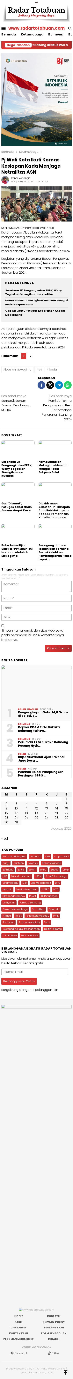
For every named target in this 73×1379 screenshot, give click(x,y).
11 (26, 808)
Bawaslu (33, 863)
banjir (6, 863)
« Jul (4, 838)
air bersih (35, 856)
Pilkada (52, 369)
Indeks (18, 1316)
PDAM (32, 896)
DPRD (65, 869)
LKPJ (57, 882)
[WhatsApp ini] (68, 385)
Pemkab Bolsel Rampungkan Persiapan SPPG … (40, 773)
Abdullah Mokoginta (17, 369)
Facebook (21, 1353)
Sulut (47, 922)
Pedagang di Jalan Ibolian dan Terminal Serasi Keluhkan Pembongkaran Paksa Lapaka (55, 552)
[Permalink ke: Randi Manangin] (5, 179)
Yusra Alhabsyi (29, 935)
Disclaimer (18, 1327)
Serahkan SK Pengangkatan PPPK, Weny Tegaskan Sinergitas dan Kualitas (33, 292)
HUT (5, 876)
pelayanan (9, 902)
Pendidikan (38, 909)
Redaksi (53, 1339)
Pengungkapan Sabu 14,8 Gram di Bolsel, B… (43, 714)
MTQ (55, 889)
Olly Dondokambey (14, 896)
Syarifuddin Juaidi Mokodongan (21, 929)
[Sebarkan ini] (41, 385)
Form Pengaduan (53, 1333)
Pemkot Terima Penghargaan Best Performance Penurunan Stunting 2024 (57, 407)
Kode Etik (54, 1316)
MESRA (45, 889)
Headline (32, 709)
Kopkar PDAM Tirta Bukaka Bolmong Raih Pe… (39, 729)
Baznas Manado (51, 863)
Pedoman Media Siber (18, 1339)
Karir (19, 1322)
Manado (7, 889)
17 (16, 813)
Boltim (32, 869)
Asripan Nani (61, 856)
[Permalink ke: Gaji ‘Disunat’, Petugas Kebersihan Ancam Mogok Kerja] (18, 491)
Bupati (54, 869)
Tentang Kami (54, 1327)
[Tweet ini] (50, 385)
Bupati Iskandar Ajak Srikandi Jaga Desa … (41, 758)
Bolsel (22, 709)
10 (16, 808)
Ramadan (8, 922)
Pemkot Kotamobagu (15, 909)
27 (46, 817)
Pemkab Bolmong (30, 902)
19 (36, 813)
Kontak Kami (18, 1333)
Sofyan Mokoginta (29, 922)
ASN (39, 369)
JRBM (38, 876)
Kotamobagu (10, 882)
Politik (18, 915)
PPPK (56, 915)
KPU (24, 882)
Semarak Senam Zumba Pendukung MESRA (15, 403)
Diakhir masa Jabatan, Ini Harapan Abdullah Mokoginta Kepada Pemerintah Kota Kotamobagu (54, 510)
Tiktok (55, 1353)
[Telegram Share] (59, 385)
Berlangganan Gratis (19, 981)
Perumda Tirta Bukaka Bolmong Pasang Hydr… (43, 743)
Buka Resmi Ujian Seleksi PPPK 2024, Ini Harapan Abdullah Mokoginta (17, 550)
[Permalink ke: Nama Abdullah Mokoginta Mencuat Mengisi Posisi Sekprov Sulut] (55, 449)
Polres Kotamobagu (37, 915)
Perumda (54, 909)
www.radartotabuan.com (36, 28)
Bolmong (24, 724)
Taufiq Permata (53, 929)
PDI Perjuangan (49, 896)
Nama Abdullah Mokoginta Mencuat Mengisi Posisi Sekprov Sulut (54, 467)
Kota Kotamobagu (56, 876)
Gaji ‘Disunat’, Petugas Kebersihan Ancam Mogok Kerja (16, 507)
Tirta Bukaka (10, 935)
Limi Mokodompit (41, 882)
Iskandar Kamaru (21, 876)
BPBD (43, 869)
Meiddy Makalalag (26, 889)
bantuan (18, 863)
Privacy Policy (54, 1322)
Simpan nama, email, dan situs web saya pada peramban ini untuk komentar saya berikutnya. (32, 635)
